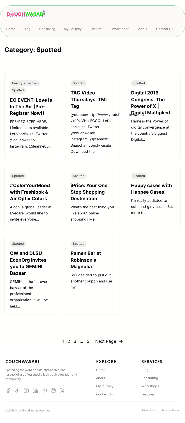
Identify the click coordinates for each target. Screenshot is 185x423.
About (100, 378)
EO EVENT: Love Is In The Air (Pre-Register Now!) (31, 106)
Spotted (18, 90)
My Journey (104, 386)
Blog (144, 370)
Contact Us (104, 394)
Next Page (109, 341)
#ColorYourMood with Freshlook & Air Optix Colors (30, 192)
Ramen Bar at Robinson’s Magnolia (86, 259)
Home (100, 370)
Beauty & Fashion (25, 83)
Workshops (150, 386)
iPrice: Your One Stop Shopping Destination (89, 192)
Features (148, 394)
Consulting (149, 378)
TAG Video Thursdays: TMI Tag (89, 99)
